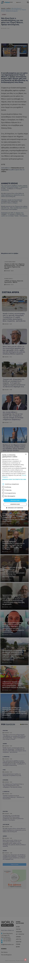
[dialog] (14, 481)
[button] (14, 480)
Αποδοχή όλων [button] (15, 500)
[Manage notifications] (25, 959)
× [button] (25, 454)
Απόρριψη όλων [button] (15, 504)
